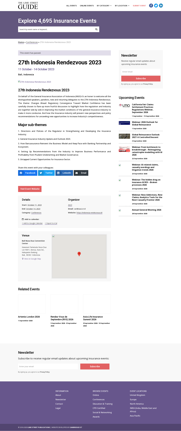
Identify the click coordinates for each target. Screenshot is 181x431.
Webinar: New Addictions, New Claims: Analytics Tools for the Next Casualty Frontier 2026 (147, 197)
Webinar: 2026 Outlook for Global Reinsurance (145, 123)
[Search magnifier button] (96, 29)
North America (137, 403)
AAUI (70, 205)
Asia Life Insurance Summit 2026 (93, 318)
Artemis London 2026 (29, 316)
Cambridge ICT (76, 427)
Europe (133, 399)
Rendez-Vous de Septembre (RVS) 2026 (62, 318)
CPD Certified (99, 408)
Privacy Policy (148, 84)
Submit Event (139, 6)
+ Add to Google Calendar (32, 223)
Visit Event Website (30, 189)
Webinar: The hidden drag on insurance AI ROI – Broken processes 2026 (146, 182)
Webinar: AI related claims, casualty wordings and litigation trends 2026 (145, 167)
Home (21, 42)
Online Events (87, 6)
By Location (121, 6)
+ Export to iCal (51, 223)
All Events (71, 6)
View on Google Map (32, 259)
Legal (57, 408)
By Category (103, 6)
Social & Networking (102, 412)
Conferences (32, 42)
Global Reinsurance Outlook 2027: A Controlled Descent (146, 136)
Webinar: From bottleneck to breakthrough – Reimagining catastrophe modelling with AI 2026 (147, 151)
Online (96, 395)
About (58, 395)
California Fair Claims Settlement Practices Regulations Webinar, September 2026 (142, 108)
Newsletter (60, 399)
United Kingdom (137, 395)
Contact (59, 403)
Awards (96, 416)
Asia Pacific (135, 415)
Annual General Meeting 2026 (146, 209)
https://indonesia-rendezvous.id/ (89, 212)
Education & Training (103, 403)
